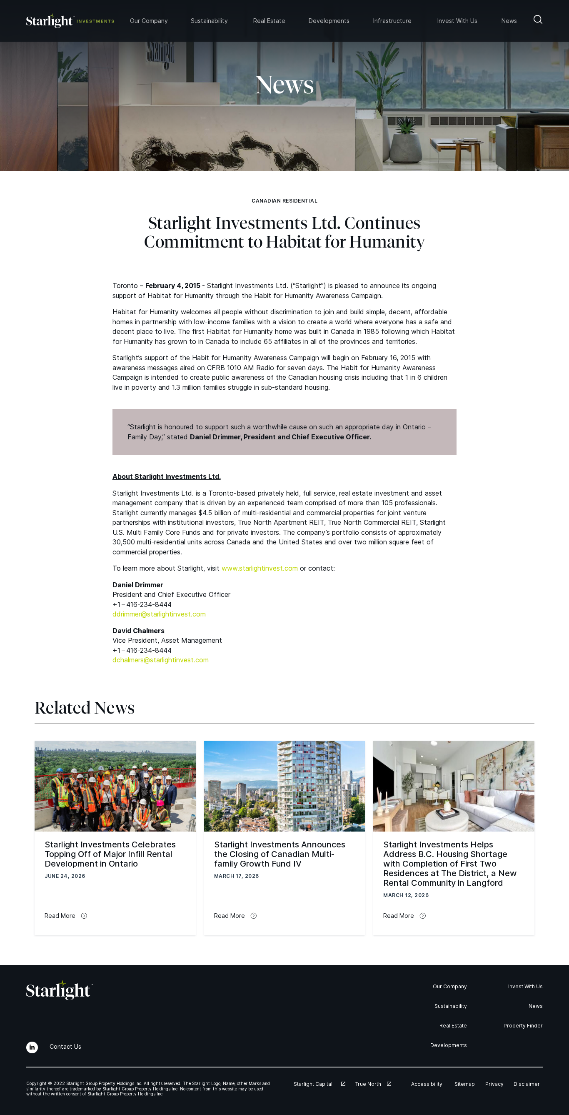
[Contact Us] (67, 1046)
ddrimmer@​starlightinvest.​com (159, 614)
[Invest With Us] (523, 986)
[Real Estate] (451, 1025)
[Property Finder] (521, 1025)
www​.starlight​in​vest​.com (260, 568)
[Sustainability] (448, 1006)
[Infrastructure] (395, 20)
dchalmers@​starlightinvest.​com (160, 660)
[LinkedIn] (32, 1047)
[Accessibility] (428, 1084)
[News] (510, 20)
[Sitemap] (465, 1084)
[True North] (373, 1084)
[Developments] (331, 20)
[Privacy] (495, 1084)
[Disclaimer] (528, 1084)
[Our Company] (449, 986)
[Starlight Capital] (319, 1084)
